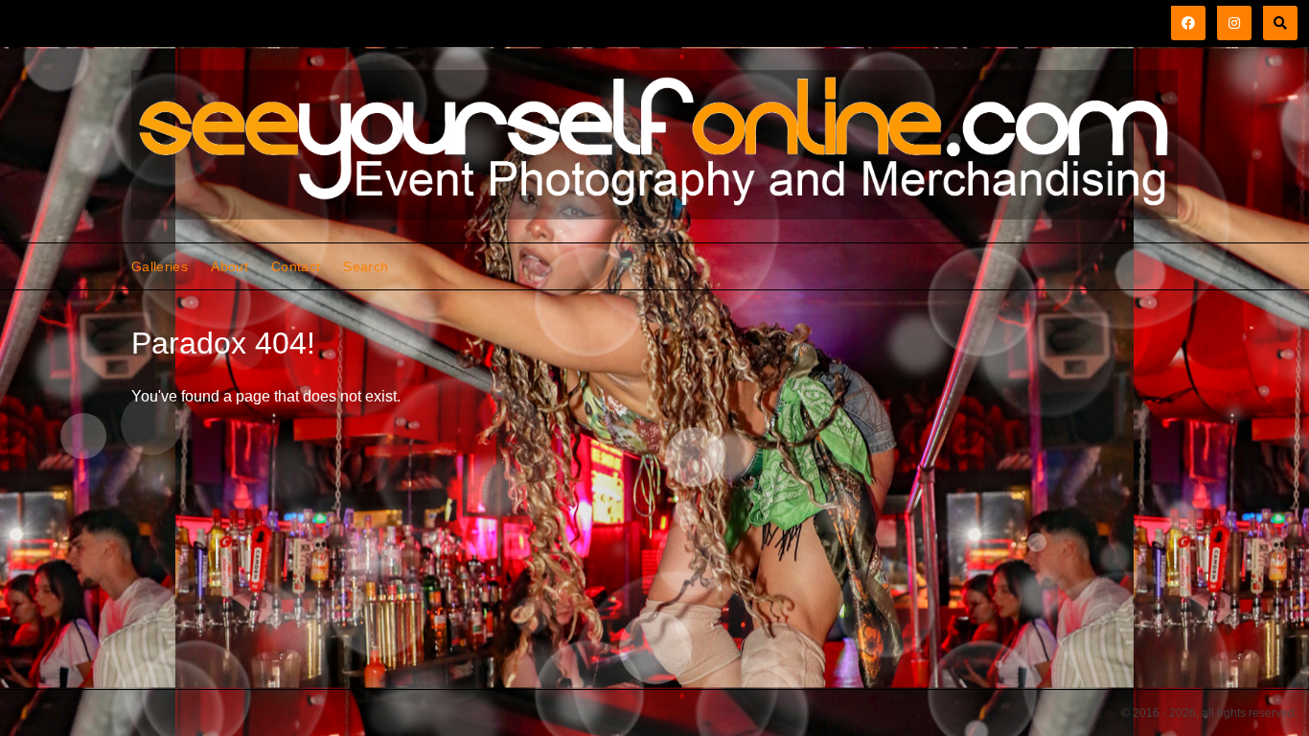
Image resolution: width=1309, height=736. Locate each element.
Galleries (159, 266)
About (229, 266)
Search (365, 266)
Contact (295, 266)
